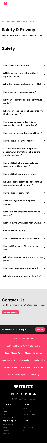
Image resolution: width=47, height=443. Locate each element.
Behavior (6, 434)
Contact (6, 431)
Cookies (26, 431)
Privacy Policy (28, 427)
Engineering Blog (9, 417)
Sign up (26, 408)
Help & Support (8, 424)
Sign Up (40, 329)
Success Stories (29, 414)
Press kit (6, 414)
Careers (5, 411)
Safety (5, 427)
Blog (4, 408)
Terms (26, 424)
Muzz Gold (27, 411)
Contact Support (10, 312)
